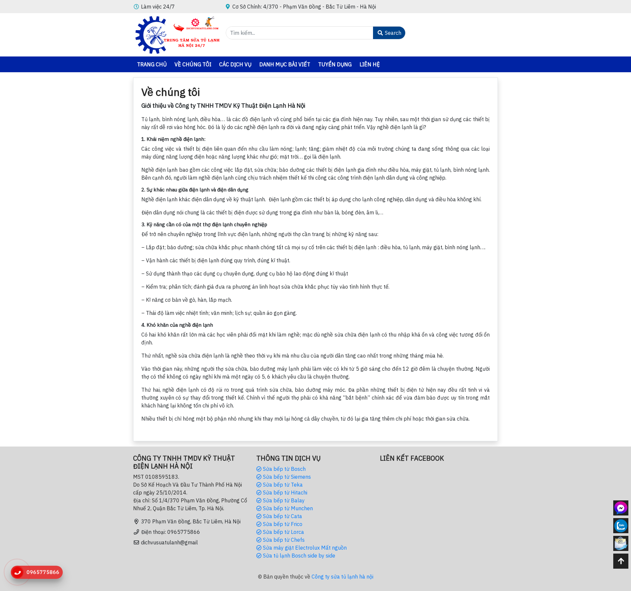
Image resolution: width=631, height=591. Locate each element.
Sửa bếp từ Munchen (287, 508)
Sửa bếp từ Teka (282, 484)
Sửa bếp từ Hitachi (284, 492)
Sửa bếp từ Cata (282, 516)
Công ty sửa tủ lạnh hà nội (342, 576)
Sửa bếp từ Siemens (286, 476)
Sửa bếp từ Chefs (283, 539)
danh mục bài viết (284, 64)
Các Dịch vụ (235, 64)
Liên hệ (370, 64)
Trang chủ (152, 64)
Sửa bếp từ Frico (282, 524)
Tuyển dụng (335, 64)
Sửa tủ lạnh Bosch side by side (298, 555)
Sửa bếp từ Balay (283, 500)
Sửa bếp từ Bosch (284, 469)
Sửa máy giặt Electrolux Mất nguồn (304, 547)
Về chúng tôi (193, 64)
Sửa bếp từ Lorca (283, 532)
